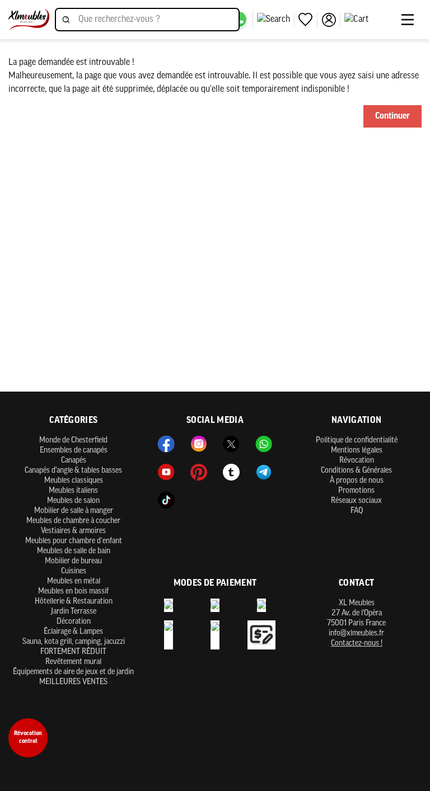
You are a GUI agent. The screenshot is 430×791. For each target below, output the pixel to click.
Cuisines (73, 571)
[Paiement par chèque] (261, 635)
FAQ (356, 511)
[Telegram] (263, 472)
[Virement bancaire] (168, 605)
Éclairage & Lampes (73, 632)
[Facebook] (166, 444)
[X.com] (231, 444)
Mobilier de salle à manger (73, 511)
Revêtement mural (73, 662)
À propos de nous (357, 481)
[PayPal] (215, 605)
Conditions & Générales (356, 471)
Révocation (356, 460)
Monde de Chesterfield (73, 440)
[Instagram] (198, 444)
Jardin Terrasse (73, 612)
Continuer (392, 116)
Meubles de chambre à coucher (73, 521)
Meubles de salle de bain (73, 551)
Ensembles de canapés (74, 450)
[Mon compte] (330, 20)
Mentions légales (356, 450)
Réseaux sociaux (356, 501)
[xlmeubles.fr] (28, 20)
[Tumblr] (231, 472)
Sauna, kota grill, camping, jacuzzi (73, 642)
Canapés (73, 460)
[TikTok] (166, 500)
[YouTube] (166, 472)
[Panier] (369, 19)
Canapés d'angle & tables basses (73, 471)
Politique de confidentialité (357, 440)
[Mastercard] (261, 605)
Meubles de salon (73, 501)
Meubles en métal (73, 581)
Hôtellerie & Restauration (74, 601)
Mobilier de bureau (73, 561)
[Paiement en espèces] (168, 635)
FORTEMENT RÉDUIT (73, 652)
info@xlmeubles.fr (356, 633)
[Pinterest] (198, 472)
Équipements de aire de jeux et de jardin (73, 672)
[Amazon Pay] (215, 635)
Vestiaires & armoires (73, 531)
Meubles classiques (73, 481)
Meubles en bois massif (73, 591)
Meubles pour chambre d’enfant (73, 541)
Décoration (74, 622)
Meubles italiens (73, 491)
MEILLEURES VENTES (73, 682)
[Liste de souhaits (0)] (307, 20)
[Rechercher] (276, 19)
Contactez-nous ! (356, 643)
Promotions (356, 491)
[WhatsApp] (263, 444)
